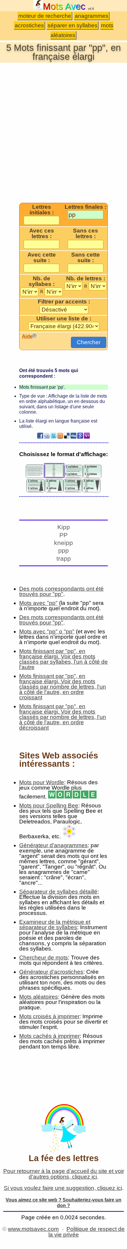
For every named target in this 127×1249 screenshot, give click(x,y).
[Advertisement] (63, 132)
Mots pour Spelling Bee (48, 805)
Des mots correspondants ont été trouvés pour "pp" (61, 591)
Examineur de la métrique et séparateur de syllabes (54, 924)
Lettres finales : (85, 207)
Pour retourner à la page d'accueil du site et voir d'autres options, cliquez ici (63, 1174)
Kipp (63, 527)
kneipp (63, 542)
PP (63, 535)
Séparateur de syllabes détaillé (58, 891)
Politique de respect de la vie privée (86, 1232)
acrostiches (29, 25)
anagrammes (91, 16)
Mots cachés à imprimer (49, 1036)
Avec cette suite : (41, 257)
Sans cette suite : (85, 257)
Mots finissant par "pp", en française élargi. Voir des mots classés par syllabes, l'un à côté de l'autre (63, 659)
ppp (63, 550)
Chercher (88, 342)
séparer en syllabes (72, 25)
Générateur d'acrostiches (51, 972)
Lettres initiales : (42, 210)
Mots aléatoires (38, 997)
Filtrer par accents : (64, 302)
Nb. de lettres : (85, 279)
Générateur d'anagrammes (53, 845)
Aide (27, 336)
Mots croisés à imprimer (49, 1016)
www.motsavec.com (33, 1229)
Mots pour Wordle (41, 782)
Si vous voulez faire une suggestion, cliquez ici (63, 1188)
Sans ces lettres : (85, 233)
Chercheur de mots (43, 957)
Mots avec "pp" (38, 603)
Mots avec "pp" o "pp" (46, 631)
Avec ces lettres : (41, 233)
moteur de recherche (44, 16)
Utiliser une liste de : (63, 319)
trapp (63, 558)
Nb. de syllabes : (42, 281)
